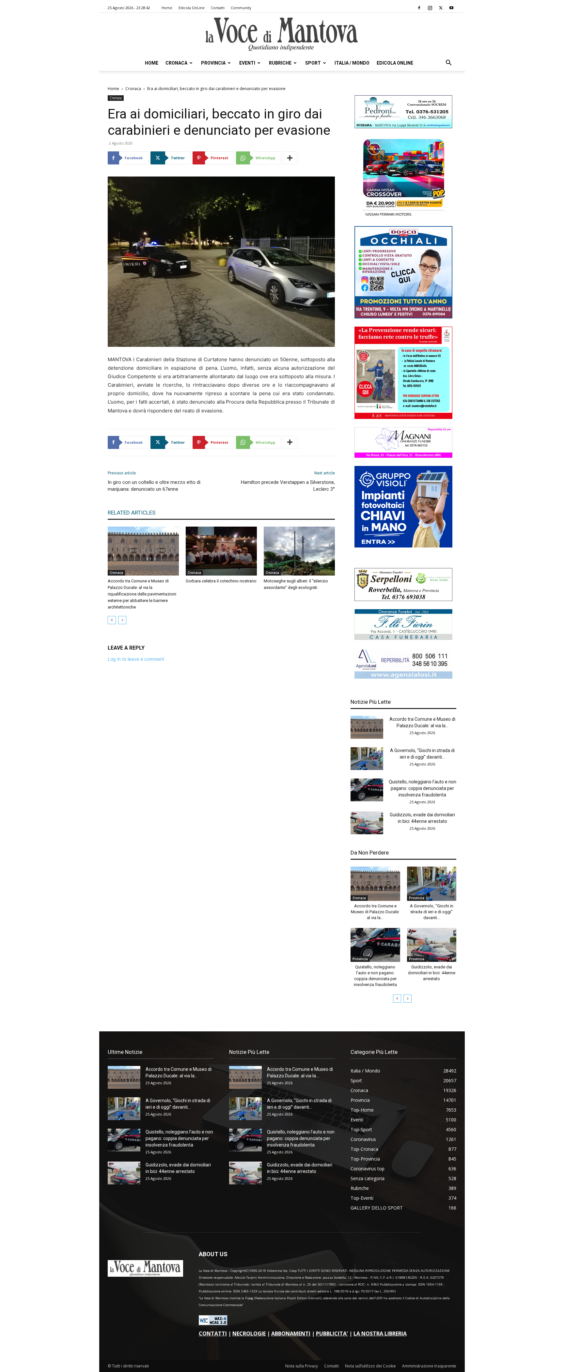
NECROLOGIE (249, 1333)
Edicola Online (395, 63)
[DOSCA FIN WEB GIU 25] (403, 317)
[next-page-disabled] (122, 620)
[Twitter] (441, 7)
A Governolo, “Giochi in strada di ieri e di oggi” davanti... (431, 911)
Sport (313, 63)
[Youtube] (451, 7)
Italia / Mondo (352, 63)
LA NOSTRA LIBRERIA (380, 1333)
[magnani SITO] (403, 456)
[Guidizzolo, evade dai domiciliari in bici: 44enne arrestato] (367, 822)
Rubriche (280, 63)
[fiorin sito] (403, 638)
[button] (448, 63)
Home (167, 7)
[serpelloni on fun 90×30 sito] (403, 599)
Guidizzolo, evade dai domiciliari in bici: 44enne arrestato (431, 972)
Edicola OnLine (192, 7)
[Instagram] (430, 7)
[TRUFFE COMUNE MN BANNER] (403, 417)
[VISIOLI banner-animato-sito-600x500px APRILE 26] (403, 546)
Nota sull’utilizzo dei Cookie (370, 1366)
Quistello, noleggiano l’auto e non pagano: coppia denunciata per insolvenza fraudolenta (422, 788)
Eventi (247, 63)
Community (241, 7)
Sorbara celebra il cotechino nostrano (221, 580)
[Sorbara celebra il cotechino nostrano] (221, 551)
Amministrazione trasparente (429, 1366)
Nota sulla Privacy (301, 1366)
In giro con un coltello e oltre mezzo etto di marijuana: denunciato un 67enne (154, 485)
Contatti (218, 7)
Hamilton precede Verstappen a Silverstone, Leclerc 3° (288, 485)
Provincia (213, 63)
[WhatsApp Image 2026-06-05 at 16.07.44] (403, 216)
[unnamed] (403, 677)
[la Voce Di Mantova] (282, 34)
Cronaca (176, 63)
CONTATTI (213, 1333)
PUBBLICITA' (332, 1333)
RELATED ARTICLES (131, 512)
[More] (290, 157)
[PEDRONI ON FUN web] (403, 126)
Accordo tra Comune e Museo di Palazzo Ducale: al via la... (375, 911)
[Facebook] (419, 7)
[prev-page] (112, 620)
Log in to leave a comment (136, 659)
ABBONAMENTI (290, 1333)
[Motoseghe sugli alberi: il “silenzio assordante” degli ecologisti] (299, 551)
